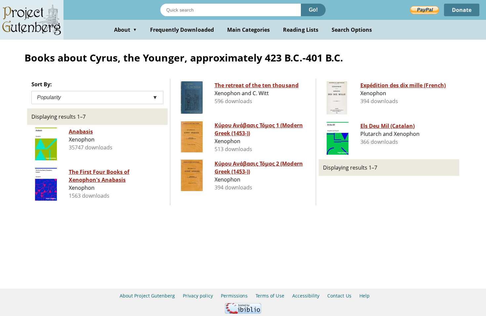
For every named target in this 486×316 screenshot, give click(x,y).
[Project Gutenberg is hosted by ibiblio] (243, 312)
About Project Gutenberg (147, 296)
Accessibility (306, 296)
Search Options (352, 29)
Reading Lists (300, 29)
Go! (313, 10)
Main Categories (248, 29)
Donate (461, 10)
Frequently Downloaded (182, 29)
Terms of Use (270, 296)
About (125, 29)
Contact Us (339, 296)
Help (364, 296)
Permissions (234, 296)
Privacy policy (198, 296)
